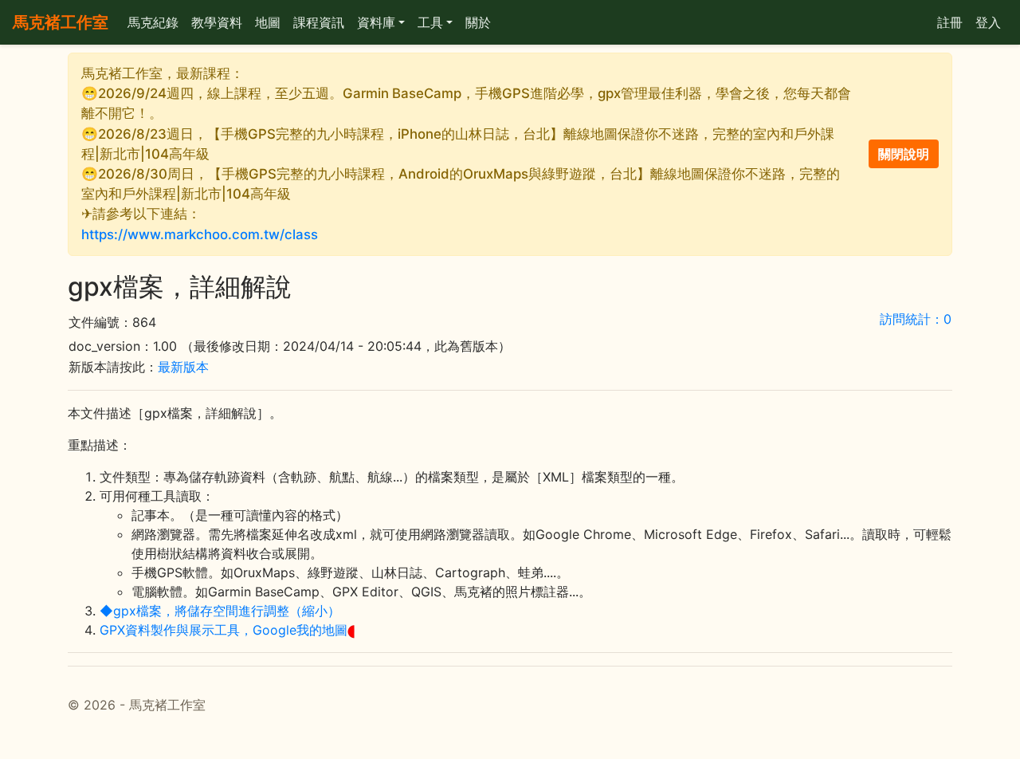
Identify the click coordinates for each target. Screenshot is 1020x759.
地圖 (267, 22)
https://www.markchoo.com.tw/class (199, 234)
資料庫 (376, 22)
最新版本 (183, 367)
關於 (478, 22)
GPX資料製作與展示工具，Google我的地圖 (223, 630)
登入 (988, 22)
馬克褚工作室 (60, 22)
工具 (430, 22)
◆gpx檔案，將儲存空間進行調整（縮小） (220, 611)
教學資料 (216, 22)
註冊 (950, 22)
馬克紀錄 (153, 22)
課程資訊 (318, 22)
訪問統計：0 (915, 319)
